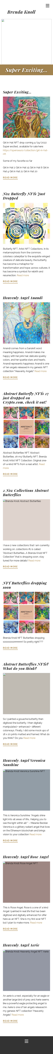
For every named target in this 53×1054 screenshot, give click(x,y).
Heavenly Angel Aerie (21, 945)
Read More (10, 177)
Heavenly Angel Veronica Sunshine (24, 762)
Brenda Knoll (21, 12)
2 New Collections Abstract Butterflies (26, 492)
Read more (23, 275)
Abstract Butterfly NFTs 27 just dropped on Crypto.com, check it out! (26, 397)
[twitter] (26, 1048)
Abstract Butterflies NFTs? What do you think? (26, 666)
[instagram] (34, 1048)
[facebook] (18, 1048)
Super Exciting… (26, 69)
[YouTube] (42, 1048)
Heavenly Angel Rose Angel (26, 856)
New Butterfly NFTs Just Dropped (24, 195)
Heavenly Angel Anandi (23, 297)
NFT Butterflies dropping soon (25, 585)
